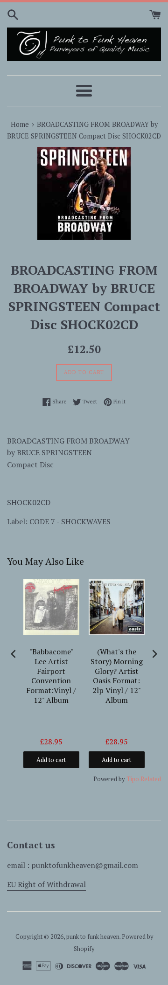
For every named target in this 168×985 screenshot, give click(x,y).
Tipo (132, 779)
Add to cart (51, 760)
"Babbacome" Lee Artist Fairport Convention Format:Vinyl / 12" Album (51, 676)
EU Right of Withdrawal (46, 884)
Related (150, 779)
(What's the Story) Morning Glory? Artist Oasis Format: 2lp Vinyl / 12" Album (117, 676)
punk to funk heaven (92, 937)
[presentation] (13, 653)
